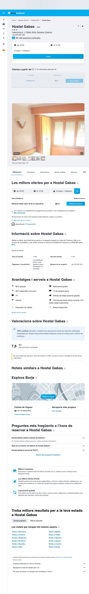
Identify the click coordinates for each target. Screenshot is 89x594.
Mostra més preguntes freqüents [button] (48, 455)
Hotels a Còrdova (18, 535)
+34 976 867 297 (18, 35)
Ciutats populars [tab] (19, 521)
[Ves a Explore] (4, 38)
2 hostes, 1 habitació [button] (22, 50)
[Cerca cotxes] (4, 29)
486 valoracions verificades (29, 38)
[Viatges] (4, 44)
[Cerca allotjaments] (4, 24)
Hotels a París (17, 547)
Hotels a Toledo (54, 535)
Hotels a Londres (55, 544)
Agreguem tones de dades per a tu (26, 567)
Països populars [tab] (36, 521)
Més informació (19, 213)
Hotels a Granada (18, 544)
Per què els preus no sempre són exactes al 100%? (32, 571)
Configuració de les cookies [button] (21, 220)
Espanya (20, 20)
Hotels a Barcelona (19, 532)
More (13, 244)
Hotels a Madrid (54, 532)
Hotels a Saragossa (19, 538)
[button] (3, 13)
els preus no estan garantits (64, 557)
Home (14, 20)
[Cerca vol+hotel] (4, 33)
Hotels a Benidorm (19, 541)
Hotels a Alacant (55, 541)
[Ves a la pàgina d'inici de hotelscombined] (16, 13)
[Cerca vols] (4, 19)
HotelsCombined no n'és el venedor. (27, 563)
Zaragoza (34, 20)
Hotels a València (55, 538)
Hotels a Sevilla (54, 547)
